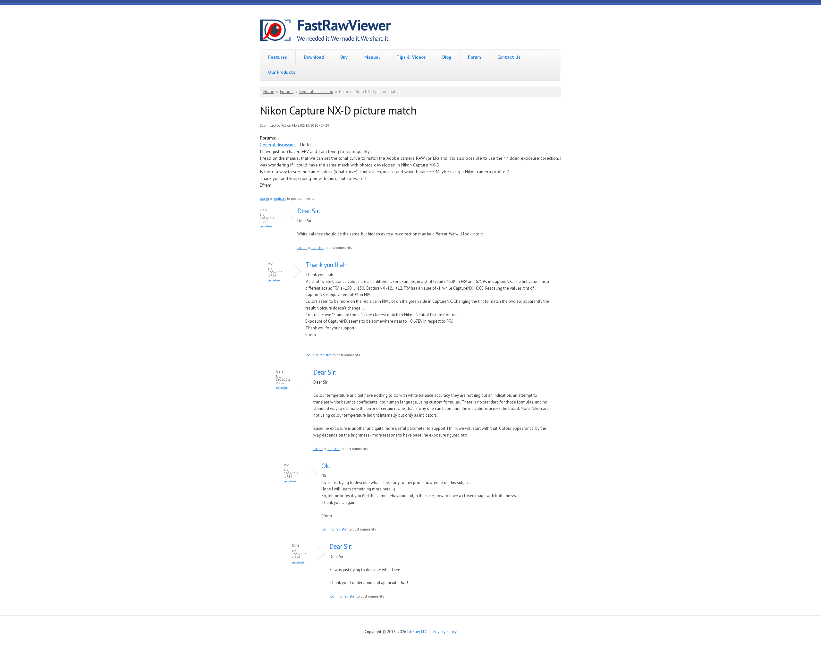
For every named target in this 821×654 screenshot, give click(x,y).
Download (314, 57)
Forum (474, 57)
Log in (264, 198)
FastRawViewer (344, 25)
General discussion (316, 91)
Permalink (266, 226)
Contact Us (509, 57)
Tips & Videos (411, 57)
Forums (286, 91)
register (280, 198)
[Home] (278, 31)
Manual (372, 57)
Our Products (281, 72)
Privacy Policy (445, 631)
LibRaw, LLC (417, 631)
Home (268, 91)
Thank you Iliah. (326, 264)
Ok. (325, 466)
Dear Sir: (308, 211)
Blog (446, 57)
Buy (344, 57)
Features (277, 57)
